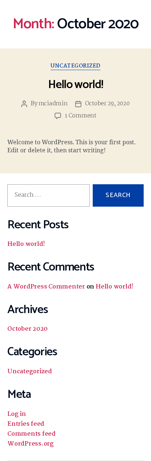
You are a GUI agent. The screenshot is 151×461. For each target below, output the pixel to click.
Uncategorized (75, 66)
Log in (16, 414)
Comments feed (31, 434)
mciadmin (53, 103)
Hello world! (75, 84)
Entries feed (25, 424)
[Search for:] (47, 197)
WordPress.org (30, 444)
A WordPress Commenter (46, 287)
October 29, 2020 (107, 103)
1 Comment (80, 115)
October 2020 (27, 329)
